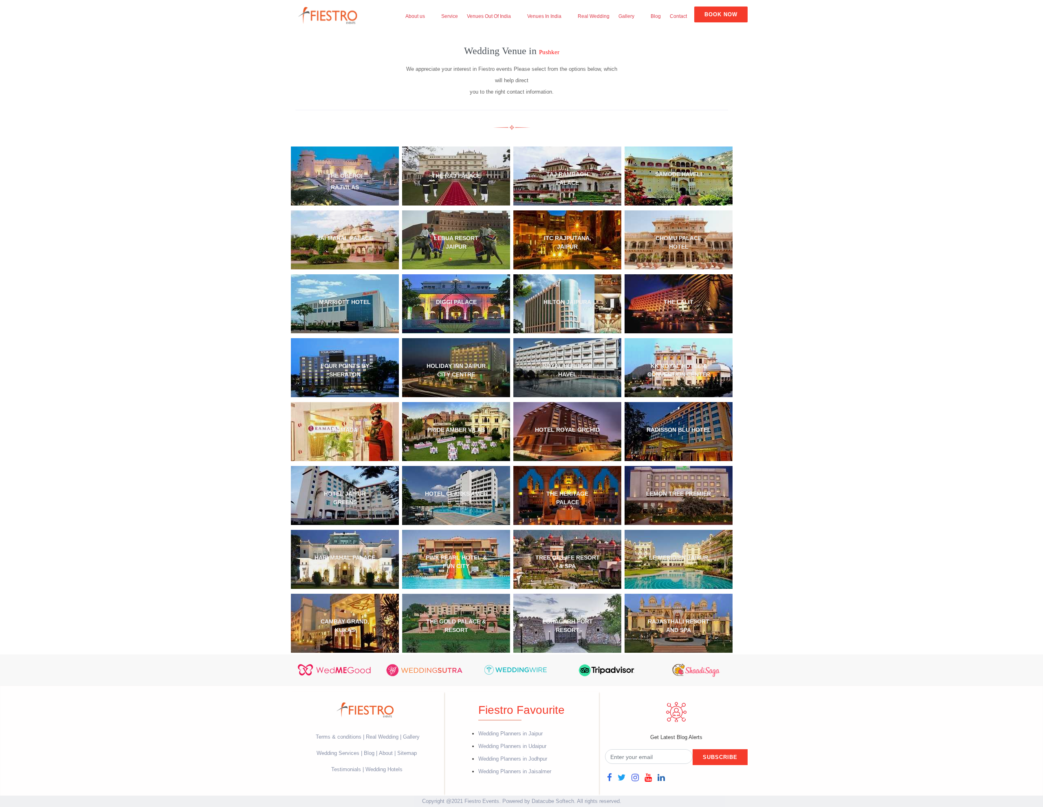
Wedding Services (338, 753)
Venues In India (544, 16)
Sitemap (407, 753)
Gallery (626, 16)
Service (449, 16)
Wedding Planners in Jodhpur (512, 759)
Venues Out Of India (489, 16)
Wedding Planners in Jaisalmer (514, 771)
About (386, 753)
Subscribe (720, 757)
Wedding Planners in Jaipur (510, 733)
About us (415, 16)
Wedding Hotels (384, 769)
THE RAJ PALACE (456, 176)
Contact (678, 16)
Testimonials (346, 769)
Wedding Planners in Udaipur (512, 746)
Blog (656, 16)
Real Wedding (594, 16)
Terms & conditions (339, 737)
